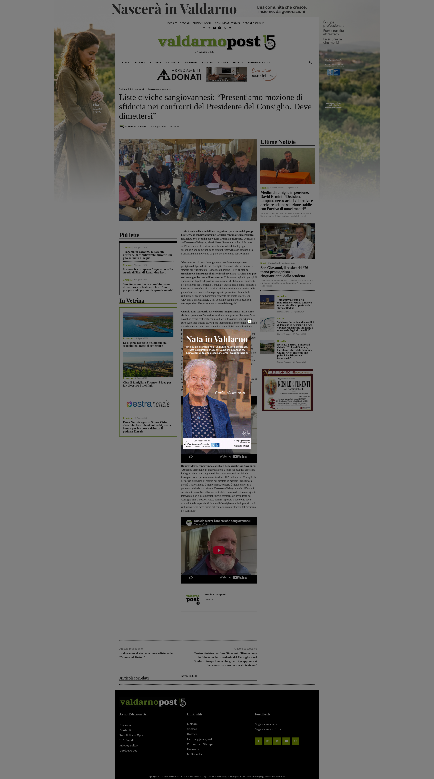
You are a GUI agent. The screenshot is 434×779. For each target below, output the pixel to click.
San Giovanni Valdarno (159, 89)
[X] (280, 125)
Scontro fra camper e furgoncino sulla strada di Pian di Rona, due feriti (148, 271)
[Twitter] (224, 28)
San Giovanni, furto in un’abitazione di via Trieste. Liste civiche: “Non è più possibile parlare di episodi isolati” (148, 287)
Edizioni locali (137, 89)
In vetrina (128, 338)
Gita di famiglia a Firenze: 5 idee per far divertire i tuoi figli (147, 384)
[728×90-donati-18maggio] (217, 74)
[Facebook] (204, 28)
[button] (311, 62)
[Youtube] (214, 28)
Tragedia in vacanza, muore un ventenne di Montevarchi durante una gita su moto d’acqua (148, 255)
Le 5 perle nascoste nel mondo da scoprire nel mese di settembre (144, 344)
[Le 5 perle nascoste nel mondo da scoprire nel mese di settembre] (148, 324)
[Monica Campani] (122, 126)
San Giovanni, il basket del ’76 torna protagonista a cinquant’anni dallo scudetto (284, 271)
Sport (263, 263)
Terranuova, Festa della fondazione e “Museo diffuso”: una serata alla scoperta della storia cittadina (294, 303)
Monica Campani (137, 126)
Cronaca (127, 247)
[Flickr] (229, 28)
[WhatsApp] (303, 125)
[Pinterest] (287, 125)
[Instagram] (209, 28)
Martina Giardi (274, 263)
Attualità (282, 296)
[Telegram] (219, 28)
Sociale (264, 188)
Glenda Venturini (284, 334)
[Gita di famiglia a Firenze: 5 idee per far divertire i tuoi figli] (148, 364)
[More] (311, 125)
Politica (123, 89)
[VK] (295, 125)
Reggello (281, 341)
